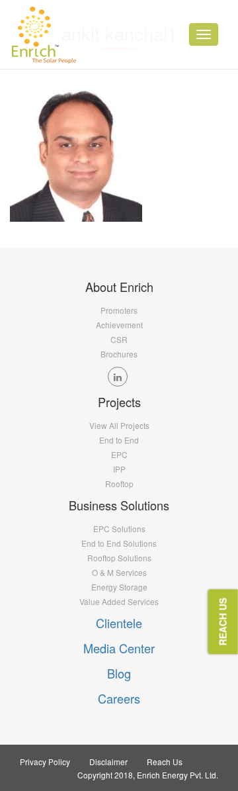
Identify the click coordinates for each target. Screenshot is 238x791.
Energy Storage (119, 586)
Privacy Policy (45, 761)
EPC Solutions (119, 528)
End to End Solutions (119, 543)
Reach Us (164, 761)
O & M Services (119, 572)
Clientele (119, 622)
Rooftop (119, 483)
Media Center (119, 648)
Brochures (119, 353)
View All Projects (119, 425)
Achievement (119, 324)
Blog (119, 673)
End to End (119, 439)
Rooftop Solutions (119, 557)
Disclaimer (108, 761)
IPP (119, 469)
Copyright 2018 (105, 774)
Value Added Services (119, 601)
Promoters (119, 310)
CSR (119, 339)
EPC (119, 454)
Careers (119, 698)
